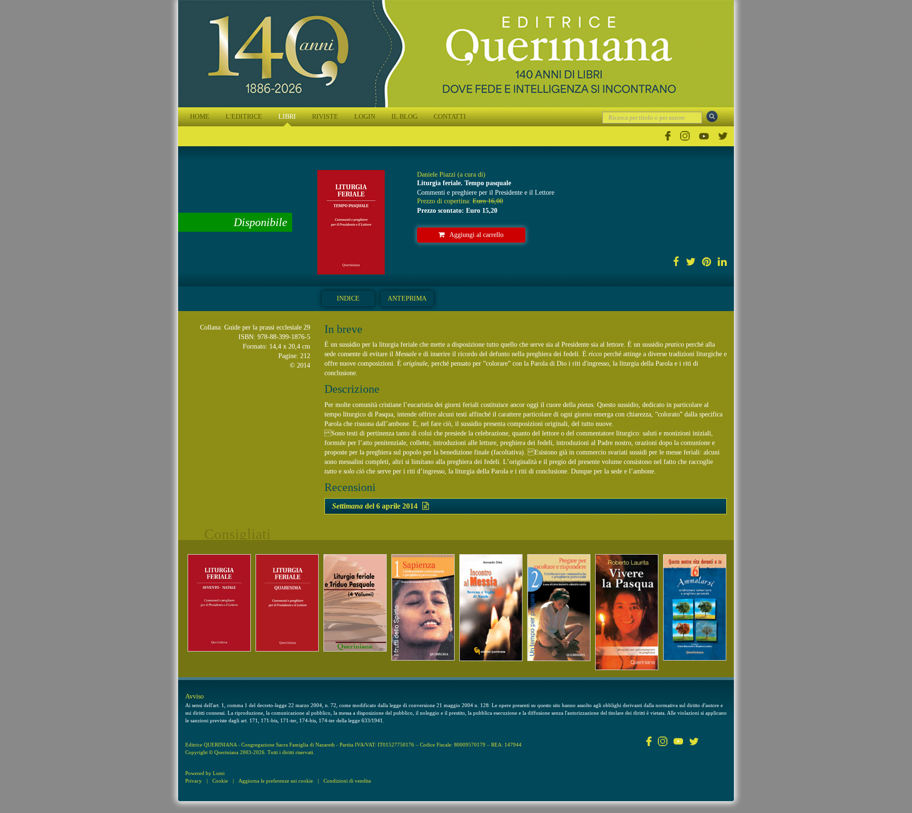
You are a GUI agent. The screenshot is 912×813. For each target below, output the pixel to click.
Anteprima (407, 298)
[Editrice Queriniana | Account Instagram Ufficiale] (685, 136)
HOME (199, 116)
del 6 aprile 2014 (375, 506)
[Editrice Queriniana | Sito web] (456, 53)
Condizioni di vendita (347, 781)
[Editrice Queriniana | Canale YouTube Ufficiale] (704, 136)
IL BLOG (404, 116)
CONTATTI (450, 116)
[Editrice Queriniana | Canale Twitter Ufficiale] (723, 136)
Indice (348, 298)
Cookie (220, 781)
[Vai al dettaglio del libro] (219, 603)
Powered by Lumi (205, 773)
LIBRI (287, 116)
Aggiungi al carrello (476, 234)
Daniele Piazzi (436, 174)
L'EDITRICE (244, 116)
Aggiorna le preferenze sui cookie (275, 781)
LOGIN (364, 116)
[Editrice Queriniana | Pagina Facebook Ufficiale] (668, 136)
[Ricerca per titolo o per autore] (712, 116)
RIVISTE (325, 116)
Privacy (193, 781)
